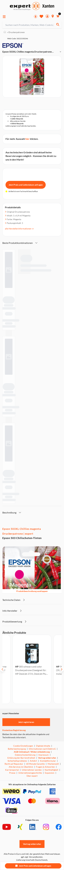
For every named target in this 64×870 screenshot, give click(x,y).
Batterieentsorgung (17, 748)
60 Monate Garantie (35, 764)
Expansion (49, 773)
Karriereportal (12, 770)
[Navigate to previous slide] (2, 669)
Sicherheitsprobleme (17, 761)
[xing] (20, 827)
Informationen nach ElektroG (42, 748)
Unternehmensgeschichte (30, 773)
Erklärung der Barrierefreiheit (21, 758)
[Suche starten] (58, 25)
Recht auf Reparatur (14, 764)
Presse (12, 773)
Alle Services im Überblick (21, 767)
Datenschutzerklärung (25, 754)
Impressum (43, 754)
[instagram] (46, 827)
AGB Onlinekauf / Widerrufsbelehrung (32, 751)
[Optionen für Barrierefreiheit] (35, 16)
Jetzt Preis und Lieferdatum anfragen (26, 184)
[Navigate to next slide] (61, 669)
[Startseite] (5, 32)
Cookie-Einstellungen (23, 745)
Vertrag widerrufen (47, 758)
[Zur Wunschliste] (41, 16)
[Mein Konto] (47, 16)
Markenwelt (53, 764)
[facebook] (59, 827)
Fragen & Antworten (45, 767)
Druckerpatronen (16, 32)
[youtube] (6, 827)
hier (27, 138)
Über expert (32, 776)
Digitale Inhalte (43, 745)
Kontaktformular (48, 761)
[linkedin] (32, 827)
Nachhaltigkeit (51, 770)
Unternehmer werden (32, 770)
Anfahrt (33, 761)
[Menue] (4, 16)
